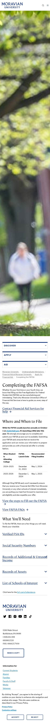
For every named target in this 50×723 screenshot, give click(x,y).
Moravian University (10, 372)
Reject (34, 717)
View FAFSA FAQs (13, 509)
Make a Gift (13, 653)
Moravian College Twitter (5, 616)
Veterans (6, 688)
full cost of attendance (26, 592)
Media (5, 684)
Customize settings (9, 710)
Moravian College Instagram (15, 616)
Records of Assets (14, 571)
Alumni (6, 674)
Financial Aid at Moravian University (17, 374)
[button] (43, 5)
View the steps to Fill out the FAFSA (24, 501)
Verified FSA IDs (13, 534)
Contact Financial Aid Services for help (23, 410)
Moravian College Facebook (10, 616)
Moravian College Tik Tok (30, 616)
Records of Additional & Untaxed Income (24, 558)
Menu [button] (47, 5)
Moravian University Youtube (20, 616)
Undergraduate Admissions (33, 372)
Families (6, 677)
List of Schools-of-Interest (20, 583)
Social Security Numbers (19, 545)
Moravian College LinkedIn (25, 616)
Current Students (10, 670)
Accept (15, 717)
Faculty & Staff (9, 681)
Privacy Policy (7, 707)
